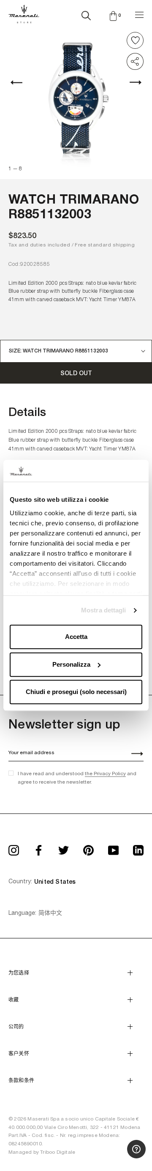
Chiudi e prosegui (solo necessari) (76, 692)
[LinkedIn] (138, 847)
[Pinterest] (88, 847)
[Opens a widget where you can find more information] (114, 1156)
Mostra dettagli (103, 610)
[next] (131, 82)
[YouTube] (113, 847)
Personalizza (71, 664)
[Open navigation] (139, 13)
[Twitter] (63, 847)
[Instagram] (13, 847)
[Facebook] (38, 847)
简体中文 (50, 913)
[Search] (86, 14)
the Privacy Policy (105, 773)
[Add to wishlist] (135, 40)
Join (132, 754)
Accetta (76, 637)
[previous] (21, 82)
